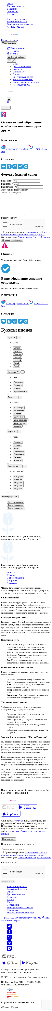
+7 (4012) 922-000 (15, 27)
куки (20, 820)
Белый (17, 348)
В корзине (12, 580)
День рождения (20, 420)
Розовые (11, 572)
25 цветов (18, 486)
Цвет (11, 337)
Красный (17, 354)
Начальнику (19, 451)
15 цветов (18, 483)
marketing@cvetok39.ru (17, 149)
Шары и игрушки (9, 40)
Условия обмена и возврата (20, 912)
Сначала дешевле (16, 508)
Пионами (12, 372)
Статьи (10, 14)
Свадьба (17, 426)
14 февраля (19, 411)
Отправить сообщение (12, 240)
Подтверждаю (8, 839)
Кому (11, 432)
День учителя (20, 423)
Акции (10, 899)
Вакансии (12, 9)
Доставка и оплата (16, 6)
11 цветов (18, 479)
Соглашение (13, 905)
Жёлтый (17, 351)
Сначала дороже (15, 505)
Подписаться (8, 881)
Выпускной (18, 417)
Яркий (16, 366)
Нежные (11, 575)
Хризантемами (20, 391)
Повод (11, 397)
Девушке (18, 442)
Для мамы (12, 583)
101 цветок (18, 476)
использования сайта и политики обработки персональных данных (24, 233)
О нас (10, 3)
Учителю (18, 460)
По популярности (9, 497)
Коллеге (17, 445)
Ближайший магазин (17, 21)
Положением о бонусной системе (34, 237)
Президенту (19, 454)
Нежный (17, 357)
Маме (16, 448)
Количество (13, 466)
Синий (16, 363)
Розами (17, 388)
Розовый (17, 360)
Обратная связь (9, 43)
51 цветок (18, 489)
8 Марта (17, 414)
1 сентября (18, 408)
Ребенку (17, 457)
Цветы (10, 902)
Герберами (18, 382)
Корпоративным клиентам (20, 24)
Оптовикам (12, 11)
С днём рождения (15, 578)
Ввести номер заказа (17, 19)
